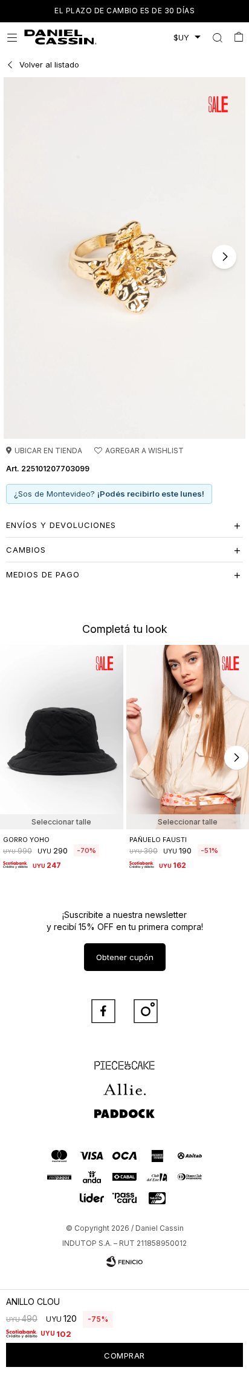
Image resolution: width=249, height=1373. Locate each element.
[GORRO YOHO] (61, 737)
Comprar (124, 1355)
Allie (124, 1084)
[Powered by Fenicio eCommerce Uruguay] (124, 1261)
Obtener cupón (125, 957)
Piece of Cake (124, 1060)
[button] (217, 37)
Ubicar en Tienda (48, 450)
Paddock (124, 1108)
